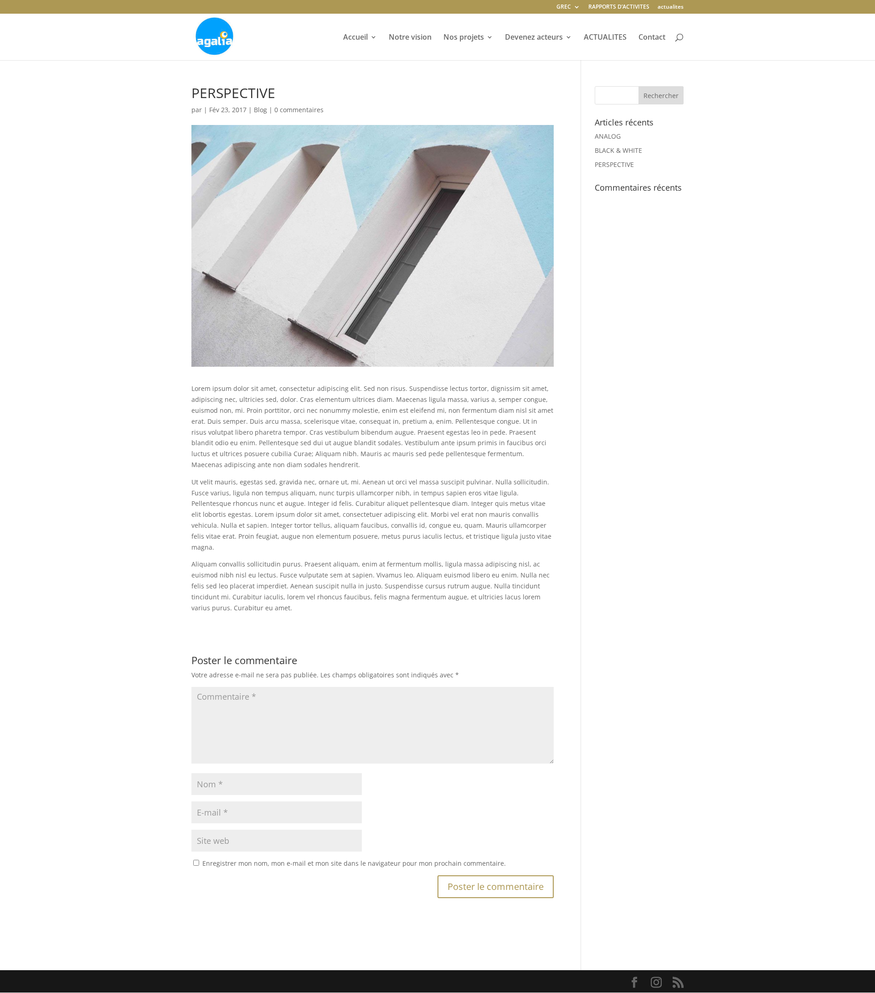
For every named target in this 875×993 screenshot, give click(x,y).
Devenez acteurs (534, 38)
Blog (260, 109)
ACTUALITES (605, 38)
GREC (563, 7)
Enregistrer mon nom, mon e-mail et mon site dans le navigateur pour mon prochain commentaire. (354, 863)
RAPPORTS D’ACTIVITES (618, 7)
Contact (651, 38)
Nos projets (463, 38)
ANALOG (608, 136)
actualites (671, 7)
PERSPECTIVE (614, 164)
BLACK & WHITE (618, 150)
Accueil (355, 38)
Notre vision (410, 38)
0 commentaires (299, 109)
